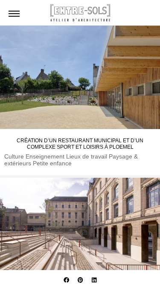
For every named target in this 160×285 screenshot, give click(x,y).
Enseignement (46, 156)
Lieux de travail (87, 156)
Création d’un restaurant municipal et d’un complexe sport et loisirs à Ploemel (80, 144)
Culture (15, 156)
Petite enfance (52, 163)
